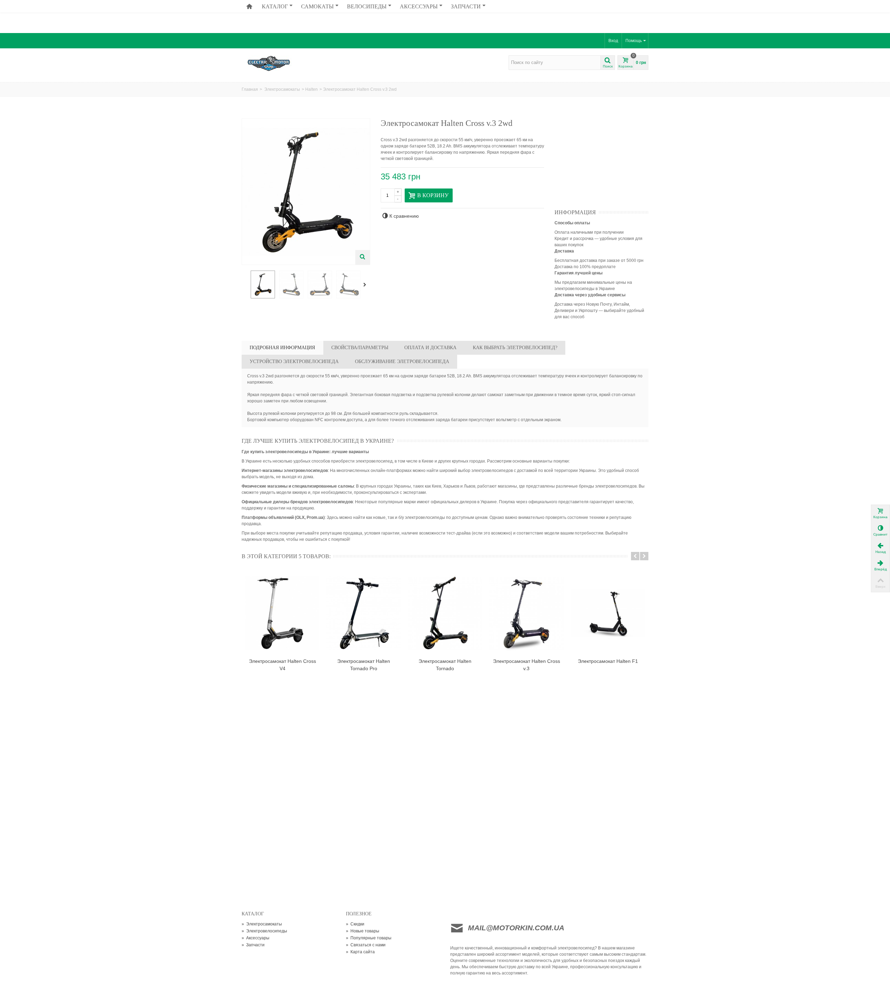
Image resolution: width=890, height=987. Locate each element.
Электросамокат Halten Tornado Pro (363, 664)
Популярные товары (368, 938)
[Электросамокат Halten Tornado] (445, 613)
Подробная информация (282, 347)
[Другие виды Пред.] (245, 285)
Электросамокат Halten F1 (608, 661)
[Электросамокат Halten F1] (608, 613)
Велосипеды (367, 6)
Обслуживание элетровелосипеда (402, 361)
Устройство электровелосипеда (294, 361)
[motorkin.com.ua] (289, 63)
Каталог (275, 6)
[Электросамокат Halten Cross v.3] (526, 613)
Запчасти (466, 6)
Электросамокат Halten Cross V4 (282, 664)
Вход (613, 40)
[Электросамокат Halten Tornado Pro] (363, 613)
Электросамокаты (282, 89)
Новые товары (362, 931)
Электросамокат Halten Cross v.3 (526, 664)
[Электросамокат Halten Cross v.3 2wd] (263, 284)
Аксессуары (419, 6)
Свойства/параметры (359, 347)
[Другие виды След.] (366, 285)
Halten (311, 89)
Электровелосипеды (264, 931)
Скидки (355, 924)
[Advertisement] (445, 15)
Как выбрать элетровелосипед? (515, 347)
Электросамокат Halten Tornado (445, 664)
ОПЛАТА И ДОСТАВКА (430, 347)
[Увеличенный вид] (362, 257)
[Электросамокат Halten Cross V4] (282, 613)
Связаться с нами (366, 944)
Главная (250, 89)
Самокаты (317, 6)
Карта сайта (360, 951)
